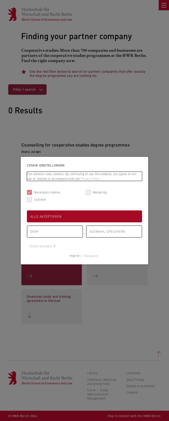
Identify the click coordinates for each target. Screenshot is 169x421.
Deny (34, 231)
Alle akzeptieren (46, 216)
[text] (84, 176)
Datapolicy (91, 255)
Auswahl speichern (107, 231)
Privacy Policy (90, 178)
